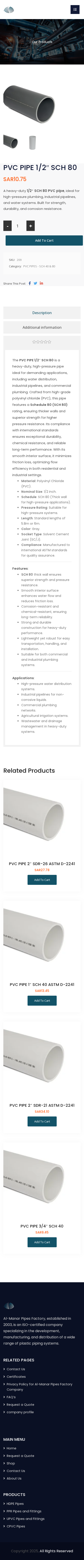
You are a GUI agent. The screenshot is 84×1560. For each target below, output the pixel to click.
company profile (20, 1412)
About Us (14, 1478)
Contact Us (16, 1369)
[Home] (9, 9)
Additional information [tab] (42, 327)
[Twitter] (35, 283)
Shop (11, 1463)
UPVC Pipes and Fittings (26, 1519)
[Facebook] (30, 283)
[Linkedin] (41, 283)
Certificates (16, 1376)
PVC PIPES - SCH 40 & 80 (39, 266)
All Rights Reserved (56, 1551)
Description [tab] (42, 312)
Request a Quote (20, 1404)
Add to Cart (44, 240)
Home (11, 1448)
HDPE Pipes (15, 1503)
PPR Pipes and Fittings (24, 1511)
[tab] (42, 342)
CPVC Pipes (16, 1526)
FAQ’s (11, 1397)
